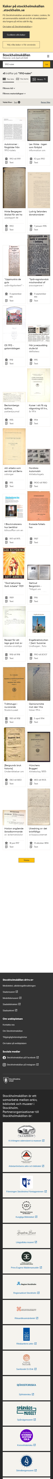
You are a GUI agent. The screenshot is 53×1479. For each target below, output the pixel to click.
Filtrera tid (8, 88)
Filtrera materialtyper (13, 93)
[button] (9, 88)
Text (15, 102)
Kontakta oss (9, 1025)
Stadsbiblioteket (10, 1004)
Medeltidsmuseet (10, 998)
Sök (46, 64)
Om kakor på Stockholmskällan (17, 27)
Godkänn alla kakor (16, 34)
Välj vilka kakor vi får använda (21, 44)
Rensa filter (45, 102)
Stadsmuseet (9, 992)
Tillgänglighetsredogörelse (15, 1037)
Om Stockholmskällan (13, 1031)
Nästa (26, 860)
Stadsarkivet (8, 1010)
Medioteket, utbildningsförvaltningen (19, 986)
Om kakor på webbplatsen (14, 1043)
